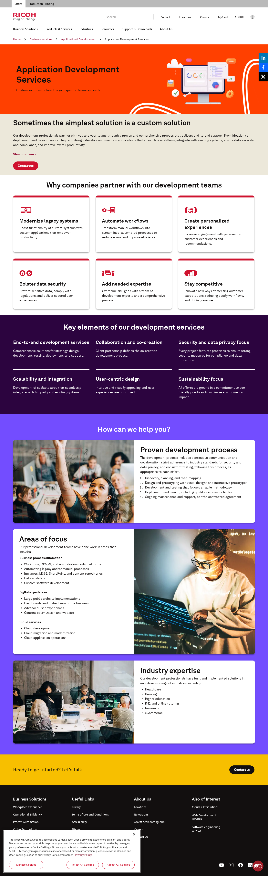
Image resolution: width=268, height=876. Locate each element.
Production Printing (41, 4)
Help (258, 866)
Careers (204, 17)
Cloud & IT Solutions (205, 807)
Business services (41, 39)
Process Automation (26, 822)
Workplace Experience (27, 807)
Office (18, 4)
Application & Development (78, 39)
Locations (185, 17)
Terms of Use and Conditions (90, 814)
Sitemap (77, 829)
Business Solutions (25, 29)
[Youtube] (221, 865)
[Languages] (251, 16)
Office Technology (25, 829)
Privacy (76, 807)
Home (17, 39)
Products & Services (59, 29)
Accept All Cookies (118, 864)
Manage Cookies (26, 864)
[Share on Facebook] (263, 67)
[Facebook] (240, 865)
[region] (71, 851)
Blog (241, 17)
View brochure (24, 154)
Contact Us (141, 837)
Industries (86, 29)
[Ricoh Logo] (24, 17)
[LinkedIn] (250, 865)
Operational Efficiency (27, 814)
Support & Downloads (137, 29)
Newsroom (141, 814)
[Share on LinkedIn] (263, 58)
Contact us (26, 166)
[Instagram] (231, 865)
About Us (166, 29)
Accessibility (79, 822)
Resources (107, 29)
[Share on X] (263, 76)
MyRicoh (223, 17)
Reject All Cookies (82, 864)
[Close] (134, 834)
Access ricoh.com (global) (150, 822)
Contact (165, 17)
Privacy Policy (83, 854)
